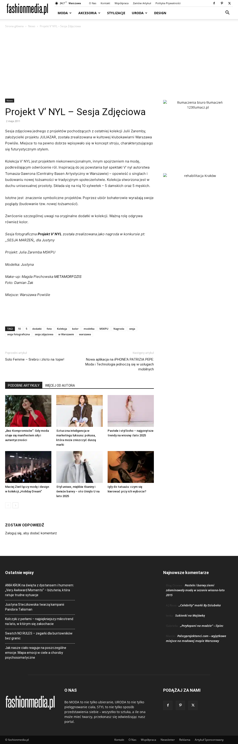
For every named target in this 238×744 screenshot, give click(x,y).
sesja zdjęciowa (44, 334)
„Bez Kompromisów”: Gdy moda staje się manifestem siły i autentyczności (27, 435)
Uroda (138, 13)
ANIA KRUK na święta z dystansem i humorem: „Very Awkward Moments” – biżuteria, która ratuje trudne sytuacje (39, 590)
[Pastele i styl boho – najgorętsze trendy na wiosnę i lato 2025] (131, 411)
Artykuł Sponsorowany (209, 740)
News (31, 26)
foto (49, 328)
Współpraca (122, 3)
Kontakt (105, 3)
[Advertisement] (119, 63)
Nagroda (118, 328)
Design (160, 13)
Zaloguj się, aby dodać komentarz (31, 533)
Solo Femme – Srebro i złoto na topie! (34, 359)
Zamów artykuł (142, 3)
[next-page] (15, 505)
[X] (229, 3)
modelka (89, 328)
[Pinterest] (221, 3)
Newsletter (168, 740)
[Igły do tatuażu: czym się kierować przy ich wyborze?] (131, 467)
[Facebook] (214, 3)
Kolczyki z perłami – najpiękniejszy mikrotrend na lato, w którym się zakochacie (39, 621)
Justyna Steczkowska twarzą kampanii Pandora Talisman (34, 607)
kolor (75, 328)
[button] (227, 13)
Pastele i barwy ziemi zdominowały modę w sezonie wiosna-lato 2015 (195, 590)
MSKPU (103, 328)
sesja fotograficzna (18, 334)
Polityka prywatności (168, 3)
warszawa (85, 334)
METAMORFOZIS (68, 276)
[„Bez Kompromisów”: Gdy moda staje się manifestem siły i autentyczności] (28, 411)
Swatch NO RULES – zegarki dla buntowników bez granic (39, 635)
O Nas (92, 3)
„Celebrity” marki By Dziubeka (200, 605)
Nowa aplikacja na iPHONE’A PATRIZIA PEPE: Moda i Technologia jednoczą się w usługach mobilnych (119, 364)
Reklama (184, 740)
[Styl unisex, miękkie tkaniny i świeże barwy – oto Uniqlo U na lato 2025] (79, 467)
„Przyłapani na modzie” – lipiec (201, 626)
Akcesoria (87, 13)
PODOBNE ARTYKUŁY (24, 385)
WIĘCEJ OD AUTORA (60, 385)
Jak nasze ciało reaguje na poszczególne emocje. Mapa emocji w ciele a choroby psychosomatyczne (35, 652)
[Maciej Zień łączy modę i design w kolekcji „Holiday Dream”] (28, 467)
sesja (132, 328)
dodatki (37, 328)
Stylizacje (116, 13)
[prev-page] (8, 505)
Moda (63, 13)
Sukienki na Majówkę (190, 615)
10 (19, 328)
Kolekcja (62, 328)
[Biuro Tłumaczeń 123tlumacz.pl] (198, 129)
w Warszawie (66, 334)
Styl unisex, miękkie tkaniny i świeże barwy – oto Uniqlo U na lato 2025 (77, 491)
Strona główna (14, 26)
